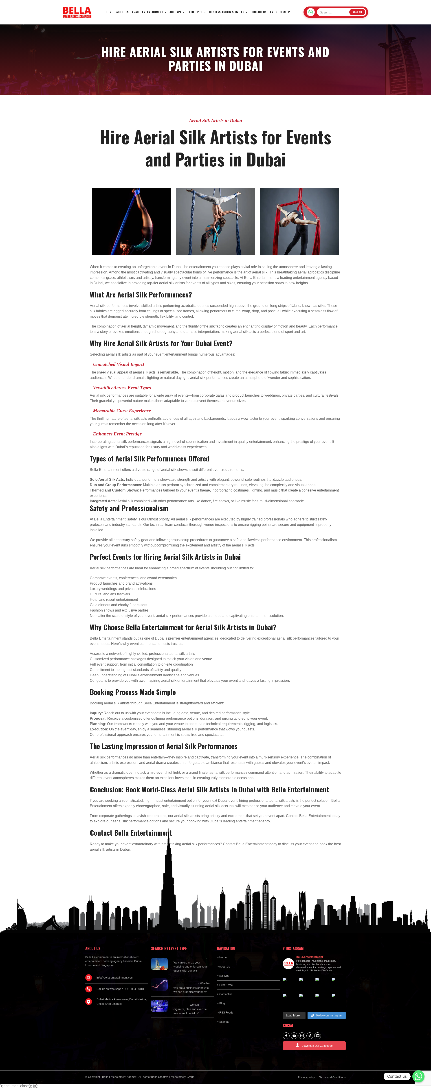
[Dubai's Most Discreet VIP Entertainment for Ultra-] (322, 1001)
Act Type (175, 12)
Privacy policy (306, 1077)
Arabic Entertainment (147, 12)
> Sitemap (223, 1021)
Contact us (258, 12)
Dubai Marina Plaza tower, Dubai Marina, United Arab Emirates (122, 1001)
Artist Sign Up (280, 12)
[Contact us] (418, 1076)
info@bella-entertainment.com (115, 977)
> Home (222, 957)
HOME (109, 12)
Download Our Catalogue (317, 1045)
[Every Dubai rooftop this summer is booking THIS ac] (290, 1001)
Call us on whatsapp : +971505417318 (120, 989)
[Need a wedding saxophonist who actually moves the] (306, 985)
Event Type (195, 12)
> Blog (221, 1003)
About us (122, 12)
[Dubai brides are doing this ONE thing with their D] (306, 1001)
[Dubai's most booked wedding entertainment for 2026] (339, 985)
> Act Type (223, 975)
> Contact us (224, 994)
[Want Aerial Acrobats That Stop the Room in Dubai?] (339, 1001)
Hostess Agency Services (226, 12)
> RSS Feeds (225, 1012)
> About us (223, 966)
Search (357, 12)
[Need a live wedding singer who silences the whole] (322, 985)
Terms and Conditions (332, 1077)
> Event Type (225, 985)
